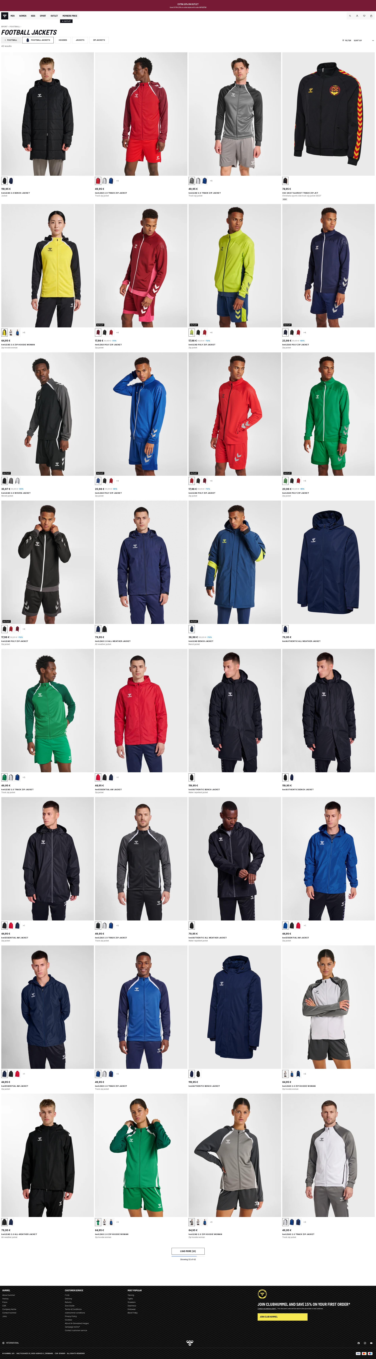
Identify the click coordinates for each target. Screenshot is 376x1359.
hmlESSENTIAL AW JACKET (108, 789)
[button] (350, 15)
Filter (348, 40)
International (12, 1343)
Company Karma (9, 1309)
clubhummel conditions (75, 1313)
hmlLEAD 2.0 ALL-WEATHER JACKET (113, 641)
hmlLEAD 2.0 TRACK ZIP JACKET (111, 193)
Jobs (4, 1316)
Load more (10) (188, 1251)
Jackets (82, 40)
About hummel (8, 1295)
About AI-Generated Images (77, 1323)
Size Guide (69, 1306)
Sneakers (132, 1302)
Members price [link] (70, 16)
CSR (4, 1306)
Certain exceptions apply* (267, 1308)
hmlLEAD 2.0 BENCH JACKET (15, 193)
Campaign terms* (72, 1327)
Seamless (132, 1306)
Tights (130, 1299)
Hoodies (64, 40)
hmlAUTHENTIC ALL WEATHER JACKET (301, 641)
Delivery (68, 1299)
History (5, 1299)
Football (13, 40)
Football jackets (39, 40)
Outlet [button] (54, 16)
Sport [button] (43, 16)
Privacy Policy (71, 1316)
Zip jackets (100, 40)
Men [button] (13, 16)
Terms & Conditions (73, 1309)
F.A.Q (67, 1295)
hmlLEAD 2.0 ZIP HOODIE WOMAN (18, 345)
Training (131, 1295)
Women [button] (22, 16)
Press (4, 1302)
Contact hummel (9, 1313)
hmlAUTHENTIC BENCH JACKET (204, 789)
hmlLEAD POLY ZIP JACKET (108, 345)
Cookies (68, 1320)
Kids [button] (33, 16)
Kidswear (132, 1309)
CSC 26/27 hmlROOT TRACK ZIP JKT (300, 193)
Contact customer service (76, 1330)
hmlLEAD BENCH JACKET (201, 641)
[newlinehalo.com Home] (4, 15)
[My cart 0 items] (371, 15)
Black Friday (133, 1313)
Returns (68, 1302)
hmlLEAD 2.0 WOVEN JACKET (16, 493)
